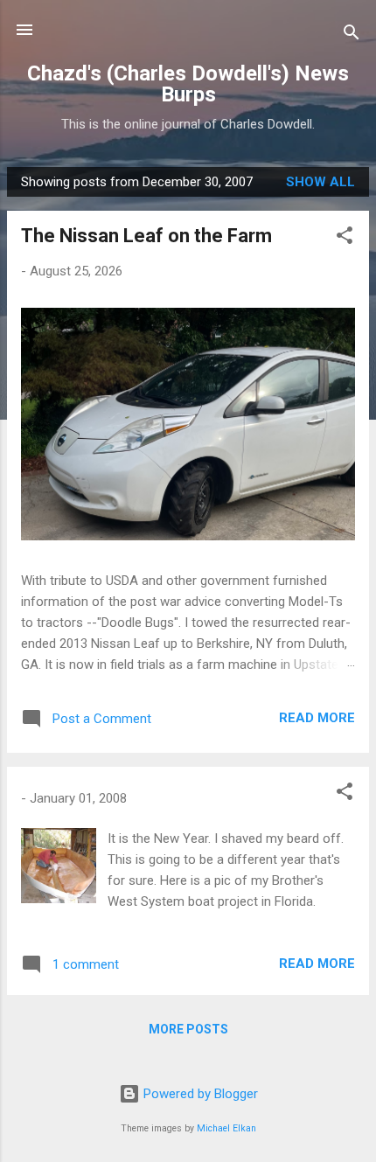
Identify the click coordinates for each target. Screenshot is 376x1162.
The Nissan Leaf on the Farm (146, 236)
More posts (188, 1029)
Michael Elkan (226, 1128)
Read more (317, 718)
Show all (320, 182)
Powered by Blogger (199, 1094)
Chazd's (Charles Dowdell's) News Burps (188, 84)
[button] (344, 238)
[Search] (351, 35)
